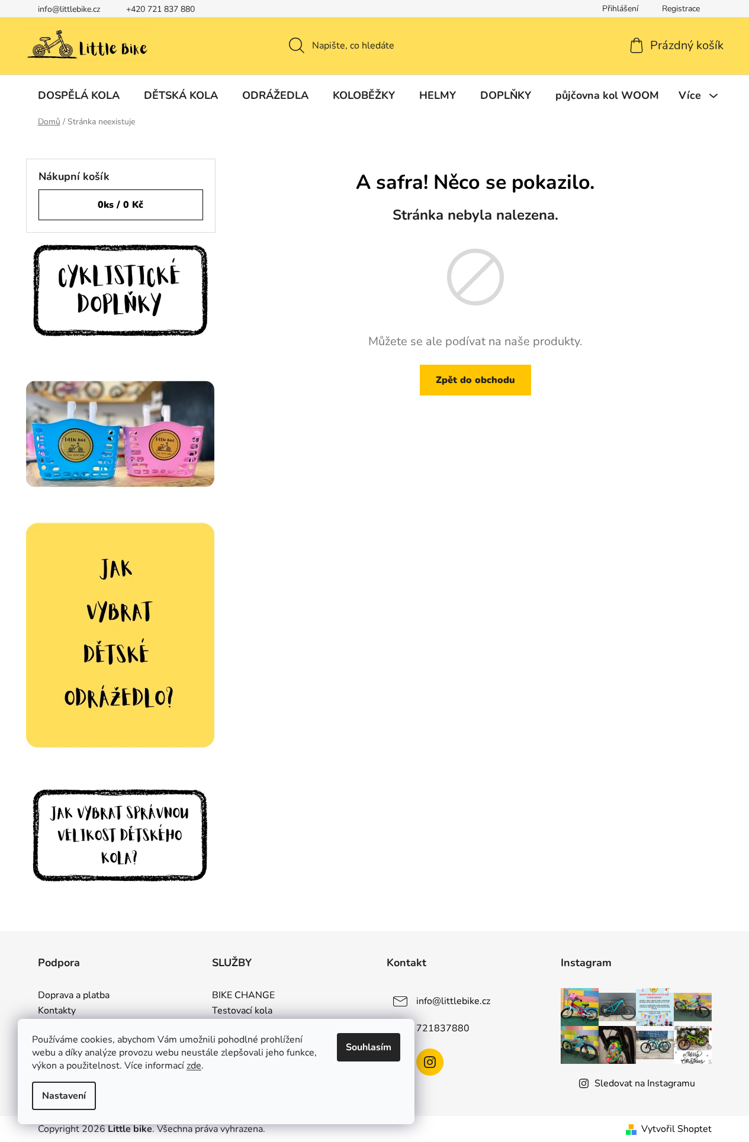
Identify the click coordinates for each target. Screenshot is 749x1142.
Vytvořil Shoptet (676, 1128)
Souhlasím (368, 1047)
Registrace (681, 8)
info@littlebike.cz (69, 9)
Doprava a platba (74, 995)
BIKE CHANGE (243, 995)
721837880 (443, 1028)
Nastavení (64, 1095)
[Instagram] (429, 1062)
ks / (120, 204)
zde (194, 1065)
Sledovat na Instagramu (644, 1083)
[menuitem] (78, 95)
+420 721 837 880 (160, 9)
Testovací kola (242, 1011)
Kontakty (57, 1011)
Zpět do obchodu (475, 380)
